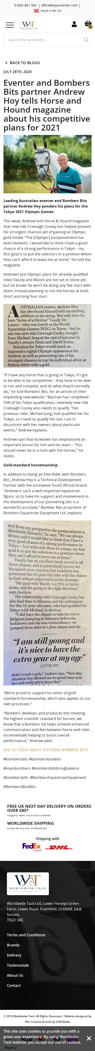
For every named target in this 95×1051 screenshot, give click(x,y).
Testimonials (18, 965)
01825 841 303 (25, 5)
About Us (15, 975)
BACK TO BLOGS (25, 62)
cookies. (74, 1042)
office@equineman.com (59, 5)
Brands (13, 945)
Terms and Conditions (26, 934)
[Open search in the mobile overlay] (47, 40)
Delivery (14, 955)
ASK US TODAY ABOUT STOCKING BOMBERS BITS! (45, 749)
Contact (14, 985)
